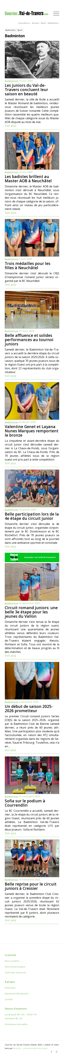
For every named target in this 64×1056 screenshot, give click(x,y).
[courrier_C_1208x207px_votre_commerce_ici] (32, 561)
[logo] (26, 13)
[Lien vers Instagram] (56, 1051)
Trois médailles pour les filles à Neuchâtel (27, 265)
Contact (9, 999)
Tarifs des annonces (15, 972)
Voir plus (10, 126)
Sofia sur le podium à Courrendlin (25, 803)
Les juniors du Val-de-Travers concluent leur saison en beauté (26, 90)
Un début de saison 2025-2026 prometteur (29, 708)
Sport (19, 30)
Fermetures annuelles (16, 1024)
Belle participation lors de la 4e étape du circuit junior (32, 516)
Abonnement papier (15, 966)
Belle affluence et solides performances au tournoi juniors (29, 340)
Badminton (10, 30)
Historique (10, 987)
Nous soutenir (12, 960)
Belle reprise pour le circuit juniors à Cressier (30, 886)
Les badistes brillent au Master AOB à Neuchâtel (28, 178)
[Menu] (54, 13)
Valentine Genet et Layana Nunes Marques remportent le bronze (31, 431)
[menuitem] (54, 13)
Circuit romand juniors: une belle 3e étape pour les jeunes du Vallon (31, 612)
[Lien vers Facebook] (51, 1051)
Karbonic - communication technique (30, 1048)
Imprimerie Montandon (17, 993)
